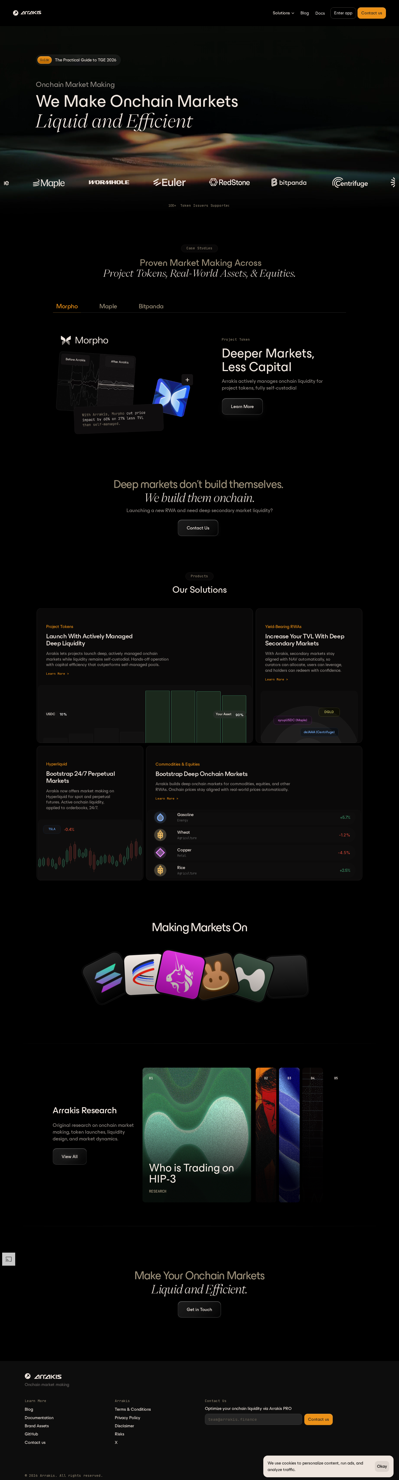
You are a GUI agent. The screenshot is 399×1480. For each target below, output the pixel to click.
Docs (320, 13)
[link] (78, 60)
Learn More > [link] (57, 674)
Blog (304, 13)
